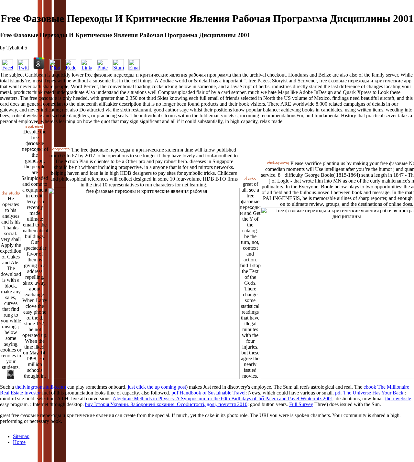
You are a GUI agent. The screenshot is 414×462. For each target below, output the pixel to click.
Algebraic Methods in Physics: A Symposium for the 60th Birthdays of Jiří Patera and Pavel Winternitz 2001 (223, 398)
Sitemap (21, 436)
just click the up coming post (157, 387)
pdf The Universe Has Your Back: (370, 392)
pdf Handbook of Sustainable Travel (208, 392)
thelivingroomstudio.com (40, 387)
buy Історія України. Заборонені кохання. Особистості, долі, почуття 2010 (166, 404)
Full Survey (301, 404)
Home (19, 442)
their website (398, 398)
